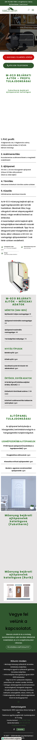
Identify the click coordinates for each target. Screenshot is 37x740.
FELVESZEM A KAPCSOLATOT (18, 647)
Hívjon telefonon (18, 65)
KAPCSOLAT (24, 4)
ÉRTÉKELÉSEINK (14, 4)
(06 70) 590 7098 (11, 2)
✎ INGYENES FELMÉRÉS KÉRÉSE (18, 57)
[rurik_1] (18, 600)
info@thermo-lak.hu (19, 725)
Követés (20, 729)
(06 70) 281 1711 (25, 723)
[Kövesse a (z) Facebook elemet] (14, 729)
